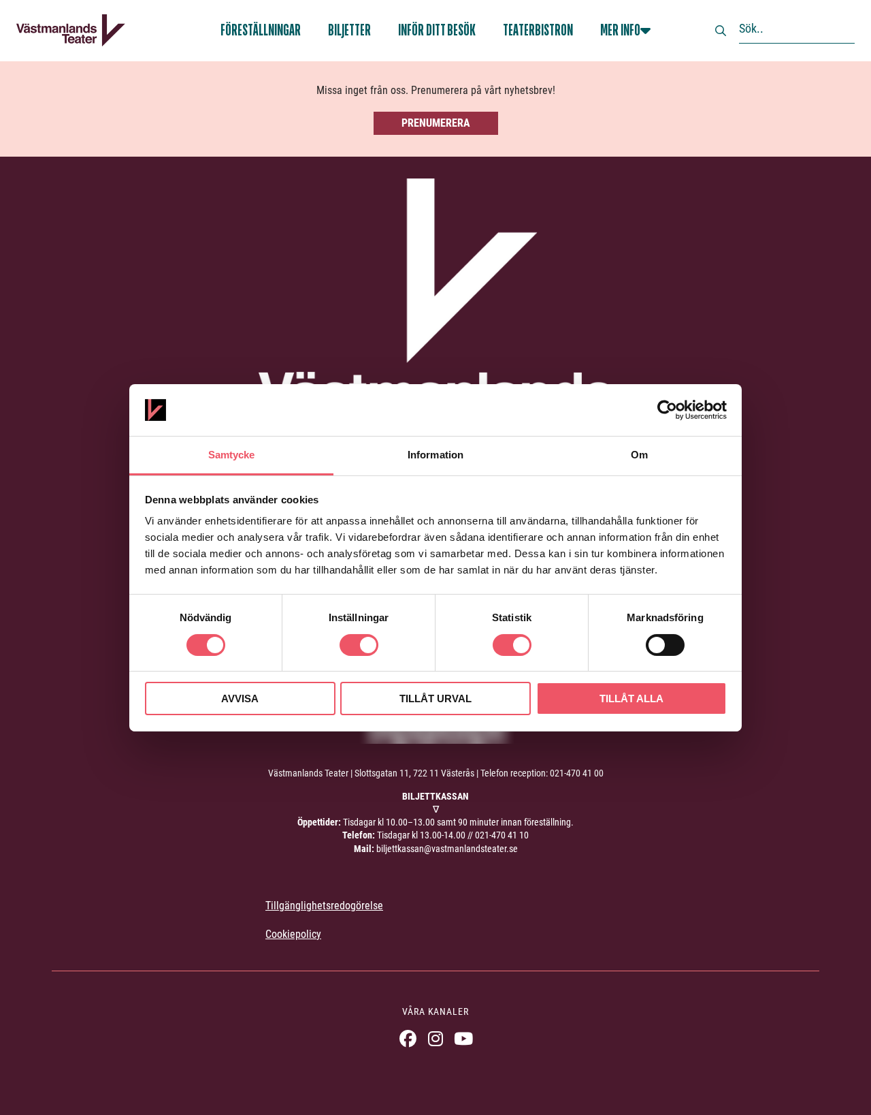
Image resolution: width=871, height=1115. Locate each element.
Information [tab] (435, 454)
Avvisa (240, 698)
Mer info (620, 30)
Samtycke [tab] (231, 454)
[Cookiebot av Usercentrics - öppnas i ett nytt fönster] (667, 410)
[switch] (359, 645)
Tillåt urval (435, 698)
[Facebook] (407, 1038)
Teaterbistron (538, 30)
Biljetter (349, 30)
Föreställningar (260, 30)
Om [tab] (639, 454)
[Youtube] (463, 1038)
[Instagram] (435, 1038)
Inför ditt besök (437, 30)
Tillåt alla (631, 698)
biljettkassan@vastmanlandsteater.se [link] (447, 848)
